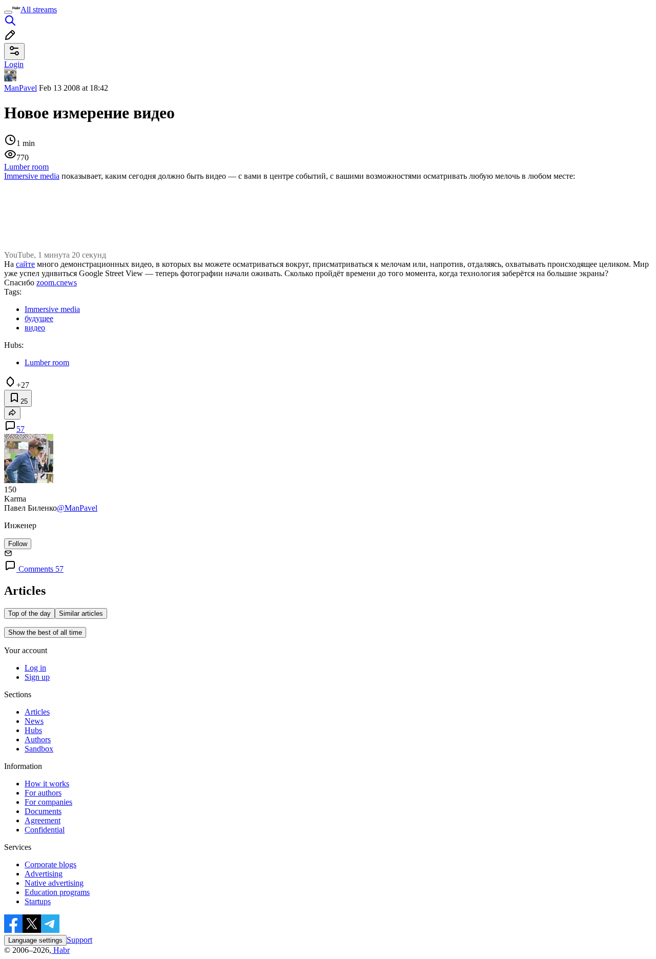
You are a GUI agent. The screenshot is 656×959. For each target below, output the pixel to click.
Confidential (45, 829)
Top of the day (29, 613)
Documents (43, 811)
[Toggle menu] (8, 12)
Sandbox (39, 748)
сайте (25, 264)
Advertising (44, 873)
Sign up (37, 677)
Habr (60, 950)
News (34, 721)
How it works (47, 783)
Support (79, 939)
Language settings (35, 940)
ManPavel (20, 88)
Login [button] (14, 64)
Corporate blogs (50, 864)
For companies (48, 802)
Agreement (42, 820)
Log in (35, 667)
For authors (43, 792)
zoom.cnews (56, 282)
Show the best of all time (45, 632)
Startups (38, 901)
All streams (38, 9)
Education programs (57, 892)
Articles (37, 711)
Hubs (33, 730)
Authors (38, 739)
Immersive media (31, 176)
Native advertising (54, 883)
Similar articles (81, 613)
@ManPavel (77, 508)
